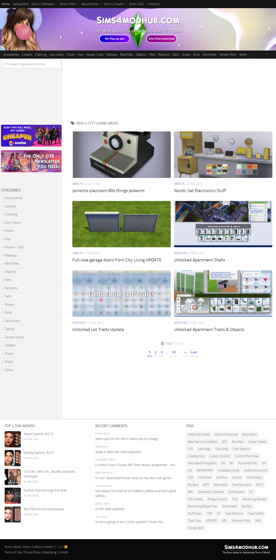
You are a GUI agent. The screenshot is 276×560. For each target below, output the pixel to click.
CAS (190, 449)
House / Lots (94, 54)
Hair (80, 54)
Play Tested (195, 499)
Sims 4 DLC (136, 4)
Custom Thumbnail (247, 456)
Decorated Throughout (202, 463)
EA (223, 463)
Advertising (49, 552)
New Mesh (221, 485)
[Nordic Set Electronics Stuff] (223, 154)
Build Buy (238, 442)
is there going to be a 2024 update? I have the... (130, 522)
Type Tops (194, 520)
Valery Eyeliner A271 (39, 453)
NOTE (259, 485)
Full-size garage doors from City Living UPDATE (116, 260)
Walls (243, 54)
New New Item (241, 485)
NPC (190, 492)
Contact (63, 552)
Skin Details (229, 506)
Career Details (257, 442)
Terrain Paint (227, 54)
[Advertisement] (172, 89)
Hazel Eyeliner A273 (38, 434)
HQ (190, 470)
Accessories (11, 54)
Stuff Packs (195, 513)
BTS (224, 442)
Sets (176, 54)
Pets (152, 54)
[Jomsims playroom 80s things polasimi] (121, 154)
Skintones (209, 54)
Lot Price (221, 477)
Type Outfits (255, 513)
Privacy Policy (32, 552)
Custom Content (219, 456)
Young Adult (195, 528)
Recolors (164, 54)
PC (251, 492)
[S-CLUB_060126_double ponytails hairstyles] (13, 477)
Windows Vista (241, 520)
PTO (235, 499)
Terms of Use (13, 552)
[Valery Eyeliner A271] (13, 458)
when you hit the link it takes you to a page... (127, 439)
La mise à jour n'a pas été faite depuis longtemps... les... (136, 465)
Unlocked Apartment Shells (199, 260)
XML (258, 520)
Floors (71, 54)
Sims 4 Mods (13, 547)
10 (174, 352)
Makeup (111, 54)
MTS (206, 485)
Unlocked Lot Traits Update (98, 329)
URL (224, 520)
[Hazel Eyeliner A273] (13, 439)
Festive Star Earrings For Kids (45, 490)
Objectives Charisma (211, 492)
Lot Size (237, 477)
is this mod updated (109, 509)
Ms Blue (193, 485)
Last (194, 352)
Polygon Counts (217, 499)
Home (5, 4)
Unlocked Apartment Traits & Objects (209, 329)
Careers (27, 54)
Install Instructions (255, 470)
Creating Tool (196, 456)
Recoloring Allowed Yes (202, 506)
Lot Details (205, 477)
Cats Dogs (204, 449)
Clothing (40, 54)
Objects (141, 54)
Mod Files (126, 54)
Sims (196, 54)
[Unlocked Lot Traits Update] (121, 293)
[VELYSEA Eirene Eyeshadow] (13, 514)
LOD (190, 477)
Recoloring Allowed (254, 499)
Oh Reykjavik (236, 492)
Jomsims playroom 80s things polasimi (108, 190)
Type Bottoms (234, 513)
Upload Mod (20, 4)
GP (264, 463)
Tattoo (9, 329)
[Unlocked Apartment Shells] (223, 224)
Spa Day (246, 506)
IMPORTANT (205, 470)
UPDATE (211, 520)
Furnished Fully (247, 463)
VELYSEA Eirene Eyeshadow (44, 509)
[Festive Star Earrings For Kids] (13, 496)
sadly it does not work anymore (118, 452)
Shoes (186, 54)
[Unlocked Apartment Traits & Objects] (223, 293)
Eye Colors (57, 54)
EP (231, 463)
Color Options (241, 449)
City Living (221, 449)
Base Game (249, 434)
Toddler (10, 345)
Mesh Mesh (254, 477)
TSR (209, 513)
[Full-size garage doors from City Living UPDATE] (121, 224)
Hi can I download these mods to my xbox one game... (134, 478)
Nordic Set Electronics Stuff (200, 190)
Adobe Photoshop (226, 434)
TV (218, 513)
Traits (9, 353)
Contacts (153, 4)
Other (9, 370)
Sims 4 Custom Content (38, 547)
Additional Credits (199, 434)
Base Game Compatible (202, 442)
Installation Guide (228, 470)
